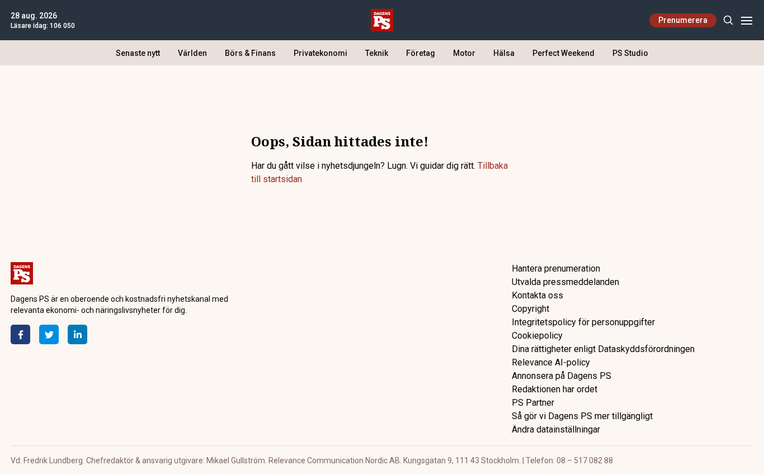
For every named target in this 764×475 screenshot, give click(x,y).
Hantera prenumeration (556, 268)
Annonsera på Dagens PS (561, 375)
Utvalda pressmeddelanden (565, 282)
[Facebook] (20, 334)
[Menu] (746, 20)
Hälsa (504, 53)
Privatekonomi (320, 53)
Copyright (530, 308)
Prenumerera (683, 20)
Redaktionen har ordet (554, 389)
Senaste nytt (138, 53)
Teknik (376, 53)
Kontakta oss (537, 295)
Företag (420, 53)
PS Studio (630, 53)
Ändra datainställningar (556, 429)
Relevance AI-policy (551, 362)
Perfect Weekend (563, 53)
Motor (464, 53)
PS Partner (533, 402)
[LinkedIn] (77, 334)
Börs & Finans (250, 53)
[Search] (728, 20)
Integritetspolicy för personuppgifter (583, 322)
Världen (192, 53)
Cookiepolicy (537, 335)
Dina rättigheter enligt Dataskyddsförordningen (603, 349)
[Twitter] (49, 334)
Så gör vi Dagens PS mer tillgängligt (582, 416)
